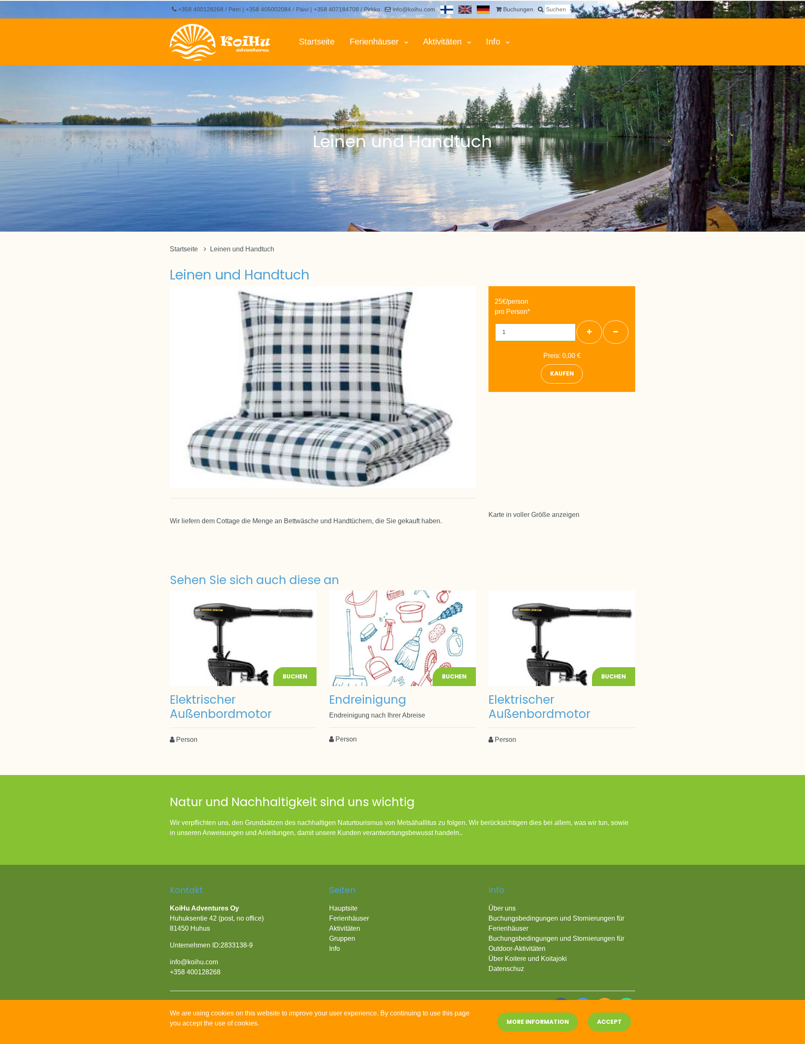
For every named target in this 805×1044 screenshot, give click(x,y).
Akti (334, 928)
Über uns (502, 908)
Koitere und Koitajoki (536, 958)
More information (537, 1022)
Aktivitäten (443, 41)
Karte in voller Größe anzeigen (533, 514)
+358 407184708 (337, 9)
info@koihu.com (413, 9)
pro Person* (512, 311)
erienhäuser (351, 918)
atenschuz (508, 968)
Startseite (317, 41)
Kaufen (562, 373)
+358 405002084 (269, 9)
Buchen (295, 676)
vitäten (350, 928)
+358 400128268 (201, 9)
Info (494, 41)
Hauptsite (343, 908)
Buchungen (518, 9)
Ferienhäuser (375, 41)
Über (496, 958)
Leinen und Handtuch (242, 249)
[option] (323, 387)
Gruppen (342, 938)
